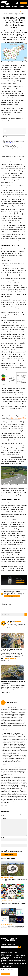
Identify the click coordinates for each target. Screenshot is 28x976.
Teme (2, 6)
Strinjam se (5, 974)
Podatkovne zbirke (20, 960)
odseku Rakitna (15, 457)
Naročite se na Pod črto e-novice (20, 956)
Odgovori (4, 729)
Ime (2, 837)
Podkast (14, 6)
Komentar (4, 818)
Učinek (21, 6)
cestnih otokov (18, 406)
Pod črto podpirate (20, 963)
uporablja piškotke (11, 971)
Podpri (23, 3)
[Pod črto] (5, 3)
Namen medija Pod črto (6, 953)
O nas (15, 952)
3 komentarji (21, 13)
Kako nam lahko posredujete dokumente (6, 957)
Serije (8, 6)
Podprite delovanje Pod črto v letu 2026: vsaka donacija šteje (7, 966)
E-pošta (3, 843)
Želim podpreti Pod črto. (18, 418)
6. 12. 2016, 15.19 (12, 707)
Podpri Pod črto (12, 596)
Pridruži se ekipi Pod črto (7, 961)
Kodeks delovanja (19, 951)
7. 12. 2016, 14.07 (17, 768)
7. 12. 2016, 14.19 (18, 733)
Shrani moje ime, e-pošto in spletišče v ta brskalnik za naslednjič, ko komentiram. (11, 850)
